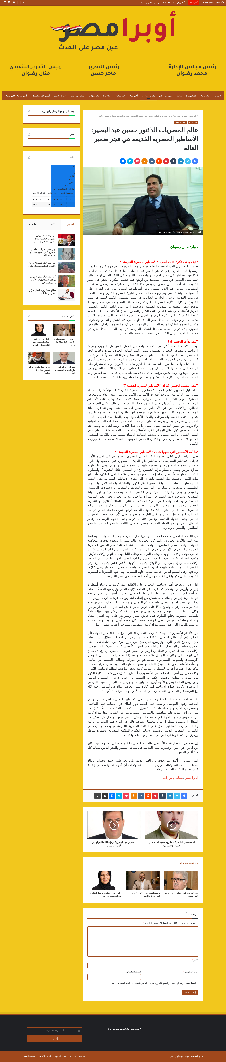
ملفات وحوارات (148, 96)
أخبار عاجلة (205, 96)
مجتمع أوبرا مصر (77, 96)
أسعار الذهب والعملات (40, 96)
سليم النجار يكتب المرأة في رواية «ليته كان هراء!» (39, 370)
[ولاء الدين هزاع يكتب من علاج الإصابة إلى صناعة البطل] (64, 358)
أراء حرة (106, 96)
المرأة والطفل (60, 96)
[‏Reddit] (159, 161)
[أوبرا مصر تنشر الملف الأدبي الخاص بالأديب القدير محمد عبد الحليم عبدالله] (66, 254)
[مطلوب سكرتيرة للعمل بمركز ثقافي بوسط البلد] (66, 295)
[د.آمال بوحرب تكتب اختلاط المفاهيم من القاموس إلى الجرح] (104, 880)
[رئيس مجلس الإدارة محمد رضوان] (113, 45)
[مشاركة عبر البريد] (105, 796)
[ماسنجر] (123, 161)
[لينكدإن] (181, 161)
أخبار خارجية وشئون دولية (16, 96)
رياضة (179, 96)
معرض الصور (29, 1056)
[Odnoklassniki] (144, 161)
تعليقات (33, 224)
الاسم (195, 960)
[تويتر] (188, 161)
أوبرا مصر (191, 777)
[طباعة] (97, 796)
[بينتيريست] (166, 161)
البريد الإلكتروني (191, 972)
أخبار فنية (134, 96)
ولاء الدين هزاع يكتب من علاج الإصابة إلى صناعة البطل (64, 370)
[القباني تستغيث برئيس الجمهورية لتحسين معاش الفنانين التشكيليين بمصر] (66, 240)
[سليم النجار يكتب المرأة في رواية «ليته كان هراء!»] (39, 358)
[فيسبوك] (195, 161)
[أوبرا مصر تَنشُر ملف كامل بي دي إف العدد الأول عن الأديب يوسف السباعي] (66, 281)
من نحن (81, 1056)
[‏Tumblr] (173, 161)
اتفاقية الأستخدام (44, 1056)
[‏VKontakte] (152, 161)
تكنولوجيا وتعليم (165, 96)
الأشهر (70, 224)
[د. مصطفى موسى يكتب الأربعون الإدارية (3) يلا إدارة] (143, 880)
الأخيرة (52, 224)
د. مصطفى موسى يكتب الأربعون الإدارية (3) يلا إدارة (64, 342)
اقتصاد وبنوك (191, 96)
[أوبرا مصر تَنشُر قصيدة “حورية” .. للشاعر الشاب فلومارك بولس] (66, 267)
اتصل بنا (73, 1056)
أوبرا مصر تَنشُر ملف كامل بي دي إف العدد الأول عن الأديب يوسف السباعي (43, 280)
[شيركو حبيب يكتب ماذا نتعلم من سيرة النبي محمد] (181, 880)
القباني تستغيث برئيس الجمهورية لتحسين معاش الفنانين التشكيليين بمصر (45, 239)
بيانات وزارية (94, 96)
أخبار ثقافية (121, 96)
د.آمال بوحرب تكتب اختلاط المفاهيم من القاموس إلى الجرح (161, 2)
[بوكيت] (137, 161)
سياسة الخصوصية (60, 1056)
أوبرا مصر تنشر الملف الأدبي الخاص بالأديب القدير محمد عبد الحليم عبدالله (42, 252)
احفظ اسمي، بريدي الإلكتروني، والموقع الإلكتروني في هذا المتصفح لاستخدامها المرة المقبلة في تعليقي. (153, 983)
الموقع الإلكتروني (133, 972)
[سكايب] (130, 161)
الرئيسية (218, 96)
